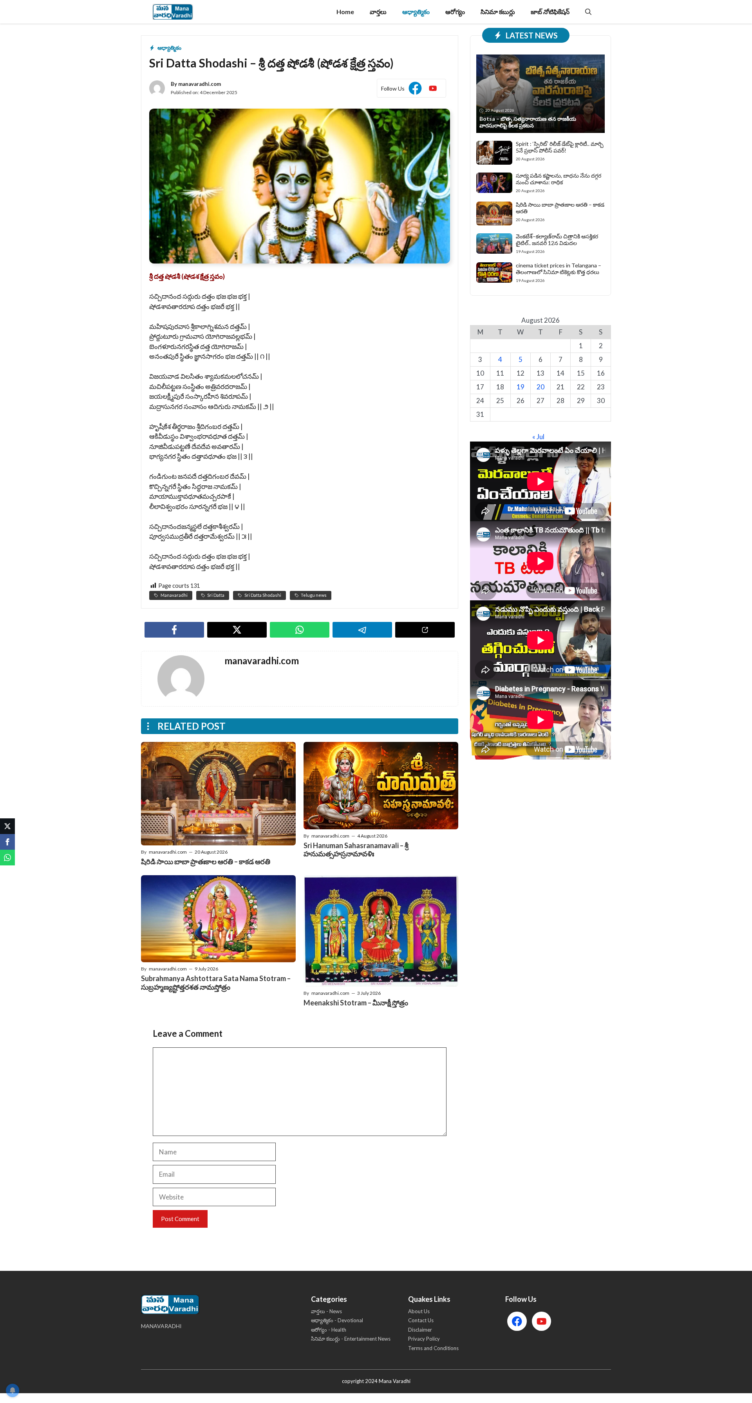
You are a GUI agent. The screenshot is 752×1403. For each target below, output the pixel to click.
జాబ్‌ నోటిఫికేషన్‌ (550, 11)
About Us (419, 1311)
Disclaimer (420, 1330)
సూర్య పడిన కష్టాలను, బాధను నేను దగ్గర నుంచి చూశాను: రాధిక (558, 178)
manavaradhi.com (199, 84)
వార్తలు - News (326, 1311)
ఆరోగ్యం (455, 11)
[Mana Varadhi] (173, 12)
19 (520, 387)
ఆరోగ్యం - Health (328, 1330)
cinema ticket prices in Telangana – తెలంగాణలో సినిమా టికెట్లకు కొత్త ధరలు (558, 268)
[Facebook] (7, 842)
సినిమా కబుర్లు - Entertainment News (350, 1339)
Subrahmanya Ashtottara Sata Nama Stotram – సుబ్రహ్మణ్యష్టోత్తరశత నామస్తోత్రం (216, 982)
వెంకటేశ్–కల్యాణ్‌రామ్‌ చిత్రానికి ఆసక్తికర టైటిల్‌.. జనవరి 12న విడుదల (557, 239)
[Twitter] (7, 826)
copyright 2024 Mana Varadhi (376, 1381)
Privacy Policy (424, 1339)
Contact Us (421, 1320)
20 (540, 387)
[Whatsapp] (7, 857)
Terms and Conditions (433, 1348)
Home (345, 11)
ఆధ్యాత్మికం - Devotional (337, 1320)
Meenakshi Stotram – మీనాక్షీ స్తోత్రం (356, 1002)
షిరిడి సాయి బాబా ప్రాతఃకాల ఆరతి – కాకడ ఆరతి (205, 861)
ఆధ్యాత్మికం (416, 11)
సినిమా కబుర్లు (498, 11)
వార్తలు (378, 11)
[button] (588, 12)
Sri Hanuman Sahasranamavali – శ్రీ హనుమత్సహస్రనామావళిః (356, 849)
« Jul (538, 437)
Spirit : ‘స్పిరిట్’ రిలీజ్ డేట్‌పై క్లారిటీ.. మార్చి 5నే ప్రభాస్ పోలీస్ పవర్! (560, 147)
